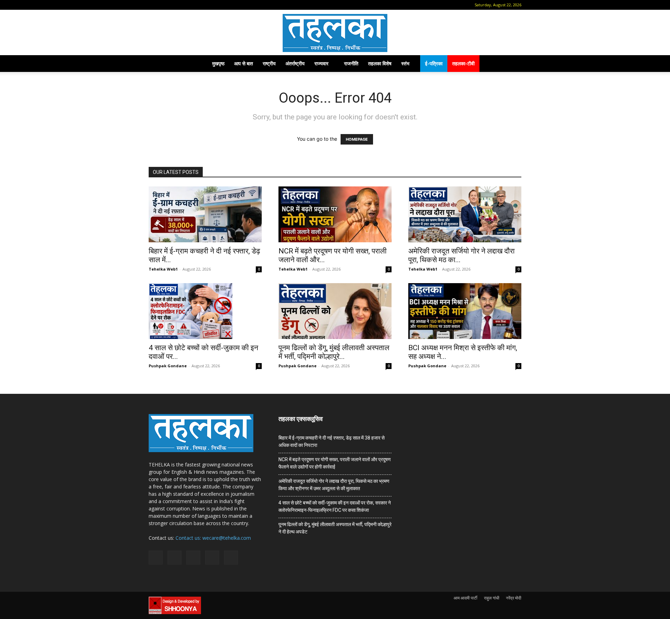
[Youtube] (210, 5)
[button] (154, 4)
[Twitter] (199, 5)
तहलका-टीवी (463, 63)
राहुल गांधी (491, 598)
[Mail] (176, 5)
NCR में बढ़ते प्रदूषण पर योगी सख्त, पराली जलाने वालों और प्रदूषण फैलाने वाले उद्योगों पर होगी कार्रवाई (334, 463)
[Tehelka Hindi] (335, 33)
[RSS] (187, 5)
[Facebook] (164, 5)
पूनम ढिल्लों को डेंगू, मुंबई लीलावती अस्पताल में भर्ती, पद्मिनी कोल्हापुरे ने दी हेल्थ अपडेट (335, 528)
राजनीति (351, 63)
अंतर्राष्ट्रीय (295, 63)
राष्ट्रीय (269, 63)
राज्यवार (321, 63)
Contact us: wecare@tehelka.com (213, 538)
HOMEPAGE (357, 139)
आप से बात (243, 63)
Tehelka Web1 (163, 269)
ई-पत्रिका (433, 63)
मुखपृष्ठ (218, 63)
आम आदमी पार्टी (465, 598)
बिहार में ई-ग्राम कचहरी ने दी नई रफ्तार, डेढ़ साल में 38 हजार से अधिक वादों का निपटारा (331, 441)
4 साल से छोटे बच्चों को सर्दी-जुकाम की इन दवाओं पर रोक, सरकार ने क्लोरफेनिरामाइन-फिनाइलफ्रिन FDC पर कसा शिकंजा (334, 506)
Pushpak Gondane (168, 365)
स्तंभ (405, 63)
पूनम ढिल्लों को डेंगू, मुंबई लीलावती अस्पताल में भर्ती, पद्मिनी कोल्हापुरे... (333, 352)
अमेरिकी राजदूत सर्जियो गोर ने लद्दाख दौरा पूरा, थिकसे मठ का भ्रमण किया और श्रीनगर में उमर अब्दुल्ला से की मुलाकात (333, 484)
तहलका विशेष (380, 63)
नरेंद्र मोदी (513, 598)
